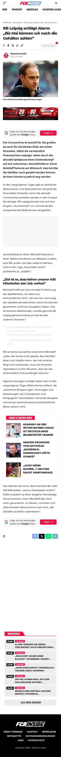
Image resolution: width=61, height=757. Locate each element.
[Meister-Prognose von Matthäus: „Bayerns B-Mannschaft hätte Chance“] (13, 450)
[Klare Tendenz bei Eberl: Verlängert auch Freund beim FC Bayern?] (30, 644)
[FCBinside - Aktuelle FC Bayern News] (31, 3)
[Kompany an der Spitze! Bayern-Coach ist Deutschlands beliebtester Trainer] (13, 430)
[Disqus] (30, 582)
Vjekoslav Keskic (18, 53)
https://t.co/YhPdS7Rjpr (20, 334)
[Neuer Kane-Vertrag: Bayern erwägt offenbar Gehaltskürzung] (30, 691)
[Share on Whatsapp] (17, 45)
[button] (5, 3)
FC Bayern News (20, 641)
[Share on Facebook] (8, 45)
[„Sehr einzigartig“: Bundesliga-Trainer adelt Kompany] (30, 667)
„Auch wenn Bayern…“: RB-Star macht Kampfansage (37, 469)
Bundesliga (17, 22)
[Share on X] (13, 45)
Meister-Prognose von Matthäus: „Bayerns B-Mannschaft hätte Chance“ (36, 449)
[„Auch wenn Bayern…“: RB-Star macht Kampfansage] (13, 469)
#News (47, 334)
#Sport (38, 334)
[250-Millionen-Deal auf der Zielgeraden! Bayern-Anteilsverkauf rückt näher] (30, 679)
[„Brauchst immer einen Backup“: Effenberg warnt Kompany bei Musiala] (30, 656)
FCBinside (7, 22)
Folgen (47, 133)
